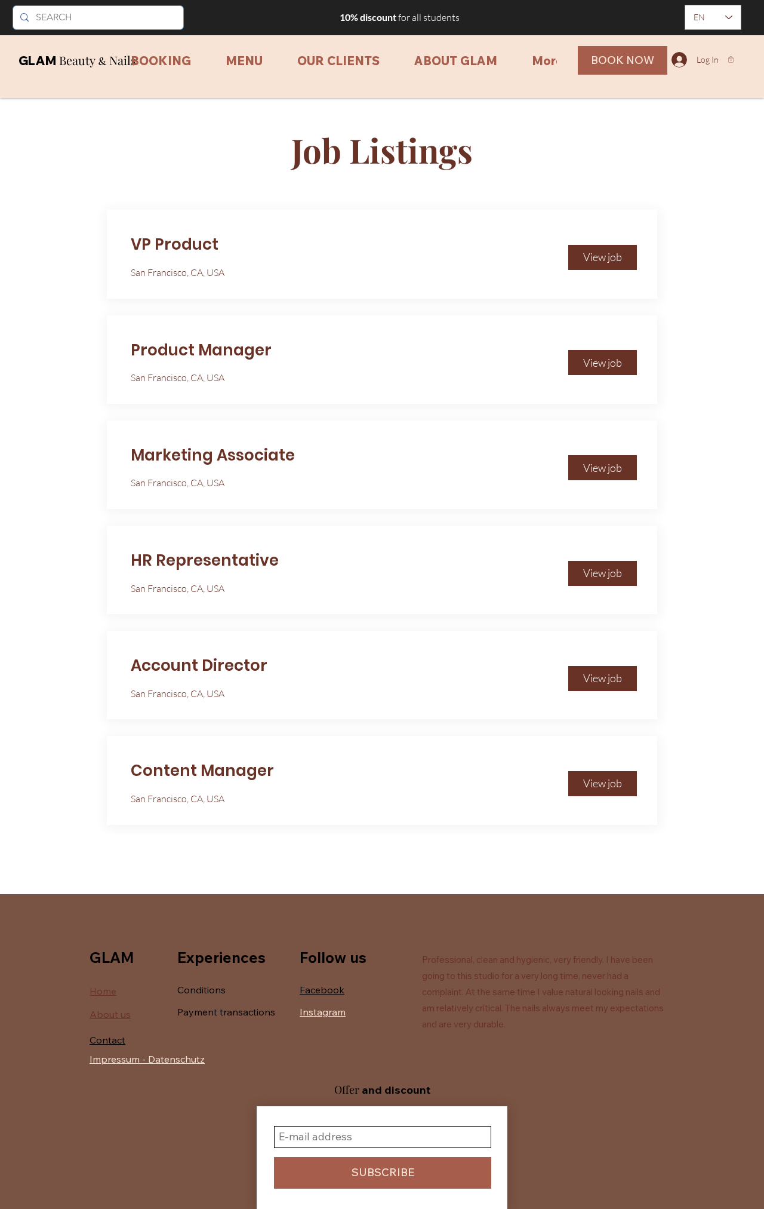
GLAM (37, 60)
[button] (731, 59)
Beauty (78, 60)
